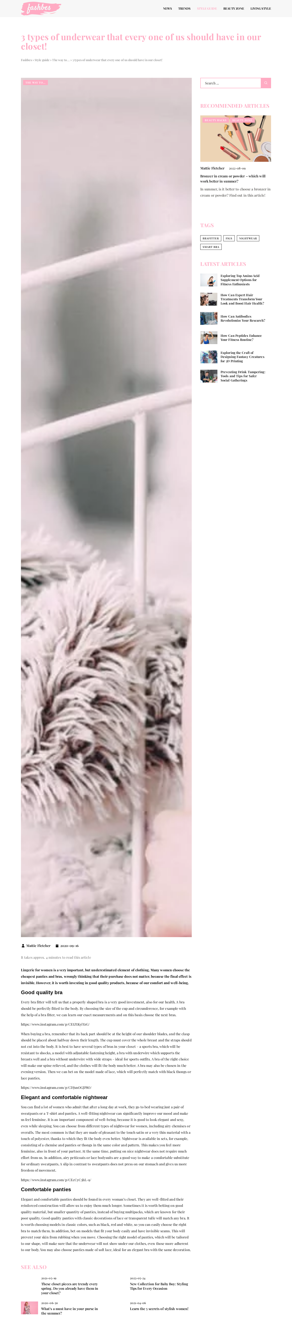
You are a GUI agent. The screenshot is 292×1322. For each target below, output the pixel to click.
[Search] (266, 83)
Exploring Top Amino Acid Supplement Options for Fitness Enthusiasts (240, 280)
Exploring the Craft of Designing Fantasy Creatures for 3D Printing (242, 357)
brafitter (211, 238)
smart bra (211, 247)
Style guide (207, 8)
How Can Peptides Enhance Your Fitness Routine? (241, 337)
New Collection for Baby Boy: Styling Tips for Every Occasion (159, 1286)
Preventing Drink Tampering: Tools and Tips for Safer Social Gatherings (243, 376)
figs (229, 238)
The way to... (35, 82)
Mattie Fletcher (38, 945)
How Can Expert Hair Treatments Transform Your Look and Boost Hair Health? (242, 299)
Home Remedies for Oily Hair (223, 176)
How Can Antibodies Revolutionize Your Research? (243, 318)
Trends (184, 8)
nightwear (248, 238)
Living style (261, 8)
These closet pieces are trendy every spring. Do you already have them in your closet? (69, 1288)
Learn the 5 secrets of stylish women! (159, 1309)
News (167, 8)
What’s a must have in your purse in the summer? (69, 1311)
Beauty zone (233, 8)
